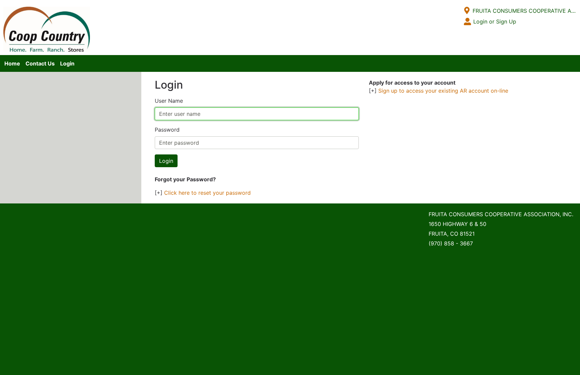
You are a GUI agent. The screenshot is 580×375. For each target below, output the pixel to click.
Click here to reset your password (207, 192)
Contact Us (40, 63)
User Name (169, 100)
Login (67, 63)
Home (12, 63)
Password (167, 129)
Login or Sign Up (494, 21)
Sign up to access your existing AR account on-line (443, 90)
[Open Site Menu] (467, 10)
